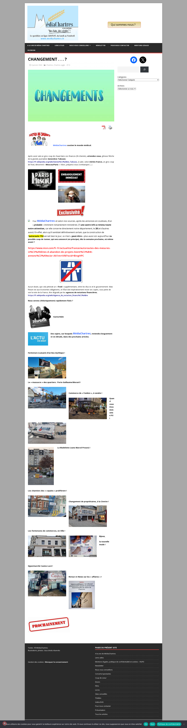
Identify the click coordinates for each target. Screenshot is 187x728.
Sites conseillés (101, 694)
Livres (97, 690)
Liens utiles (59, 45)
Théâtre (98, 698)
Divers (97, 682)
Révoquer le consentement (56, 662)
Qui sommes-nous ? (123, 24)
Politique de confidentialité (169, 724)
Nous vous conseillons (79, 45)
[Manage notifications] (5, 723)
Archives (121, 86)
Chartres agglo (59, 65)
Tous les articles (101, 714)
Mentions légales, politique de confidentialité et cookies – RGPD (119, 662)
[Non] (184, 724)
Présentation (100, 710)
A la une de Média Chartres (38, 45)
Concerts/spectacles (103, 674)
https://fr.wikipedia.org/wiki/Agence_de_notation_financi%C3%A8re (58, 295)
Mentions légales (141, 45)
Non (152, 724)
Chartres (49, 65)
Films (97, 686)
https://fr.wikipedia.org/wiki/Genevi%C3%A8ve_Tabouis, (53, 162)
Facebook (31, 50)
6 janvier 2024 (37, 65)
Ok (146, 724)
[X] (142, 59)
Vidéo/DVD (99, 702)
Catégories (122, 77)
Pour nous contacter (120, 45)
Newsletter (100, 45)
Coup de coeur (100, 678)
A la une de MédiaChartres (105, 653)
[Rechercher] (144, 69)
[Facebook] (133, 59)
